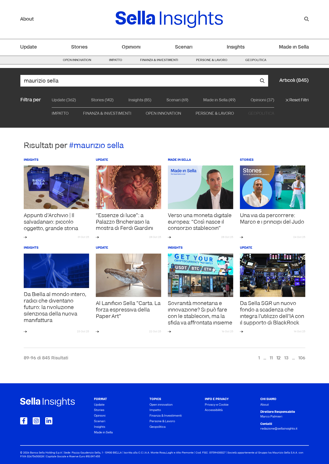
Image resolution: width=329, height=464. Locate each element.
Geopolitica (261, 114)
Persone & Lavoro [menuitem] (211, 60)
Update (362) (64, 100)
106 (301, 358)
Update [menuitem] (28, 47)
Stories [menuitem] (79, 47)
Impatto (60, 114)
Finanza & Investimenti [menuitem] (159, 60)
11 (271, 358)
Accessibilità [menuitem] (214, 410)
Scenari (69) (177, 100)
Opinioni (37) (262, 100)
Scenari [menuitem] (183, 47)
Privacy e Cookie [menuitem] (217, 405)
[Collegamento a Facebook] (23, 420)
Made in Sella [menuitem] (294, 47)
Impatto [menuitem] (115, 60)
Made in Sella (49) (219, 100)
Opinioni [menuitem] (131, 47)
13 (286, 358)
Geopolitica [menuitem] (255, 60)
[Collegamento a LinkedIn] (48, 420)
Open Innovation (163, 114)
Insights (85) (139, 100)
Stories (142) (102, 100)
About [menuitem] (264, 405)
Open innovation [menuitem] (77, 60)
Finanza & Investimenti (107, 114)
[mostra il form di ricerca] (306, 19)
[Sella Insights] (169, 19)
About (27, 19)
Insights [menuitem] (236, 47)
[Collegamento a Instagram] (36, 420)
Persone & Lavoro (215, 114)
